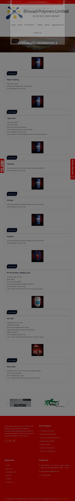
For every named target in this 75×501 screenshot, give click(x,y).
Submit (15, 50)
